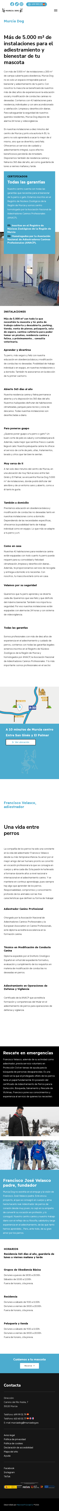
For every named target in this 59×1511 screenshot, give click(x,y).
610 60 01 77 (20, 1418)
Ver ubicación (22, 742)
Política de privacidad (15, 1439)
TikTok (7, 1476)
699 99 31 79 (20, 1414)
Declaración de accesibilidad (18, 1447)
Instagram (9, 1472)
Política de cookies (13, 1443)
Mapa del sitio (11, 1451)
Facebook (9, 1468)
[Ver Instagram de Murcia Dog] (21, 4)
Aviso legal (9, 1435)
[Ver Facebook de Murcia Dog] (12, 4)
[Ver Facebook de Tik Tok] (17, 4)
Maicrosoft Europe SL (25, 1505)
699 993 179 (37, 4)
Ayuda (7, 1455)
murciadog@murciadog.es (25, 1422)
